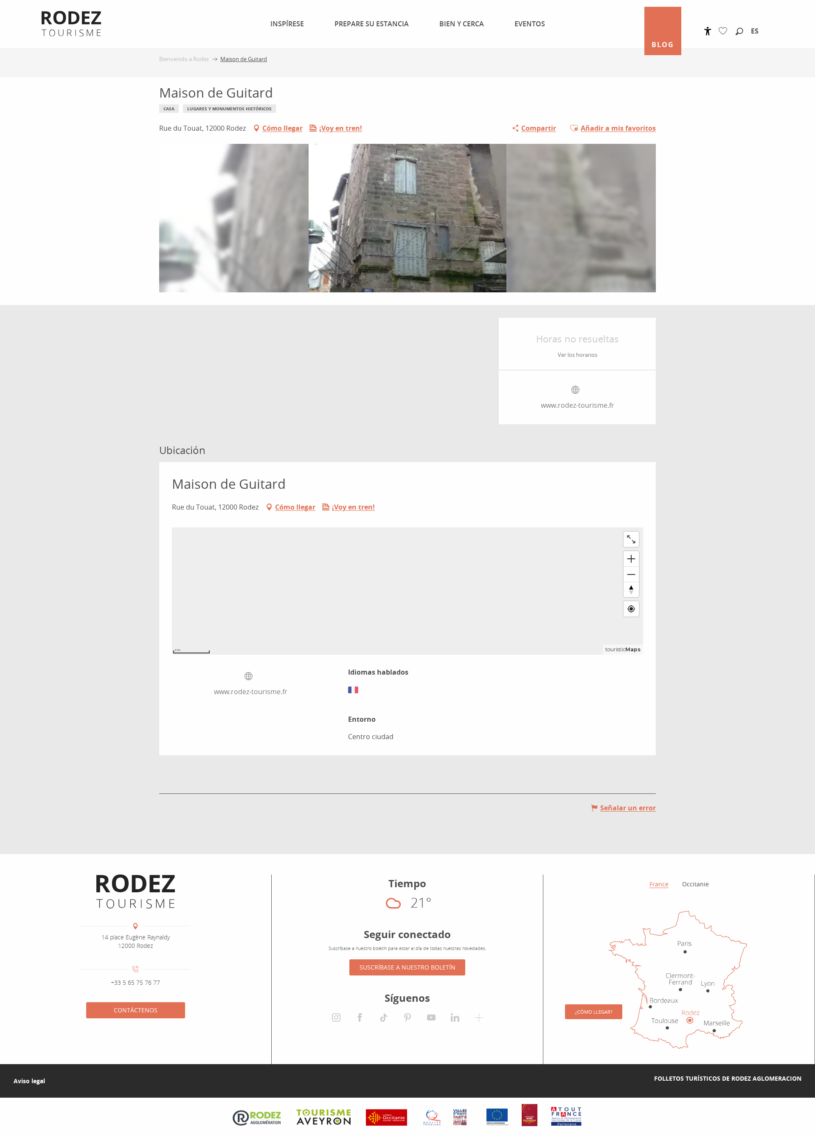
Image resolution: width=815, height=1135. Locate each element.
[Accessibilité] (708, 31)
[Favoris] (724, 31)
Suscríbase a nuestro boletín (407, 967)
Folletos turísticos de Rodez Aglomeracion (727, 1078)
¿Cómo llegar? (594, 1012)
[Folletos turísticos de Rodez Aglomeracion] (640, 1078)
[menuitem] (282, 23)
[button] (739, 32)
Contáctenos (135, 1010)
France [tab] (659, 884)
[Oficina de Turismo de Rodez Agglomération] (135, 891)
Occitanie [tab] (695, 884)
